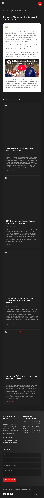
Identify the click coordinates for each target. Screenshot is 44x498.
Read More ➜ (10, 170)
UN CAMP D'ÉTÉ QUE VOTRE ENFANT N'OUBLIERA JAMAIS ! (21, 377)
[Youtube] (4, 494)
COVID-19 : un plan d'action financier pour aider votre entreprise (21, 222)
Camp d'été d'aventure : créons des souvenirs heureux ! (20, 149)
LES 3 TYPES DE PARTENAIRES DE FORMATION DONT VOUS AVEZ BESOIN (20, 301)
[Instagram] (11, 494)
